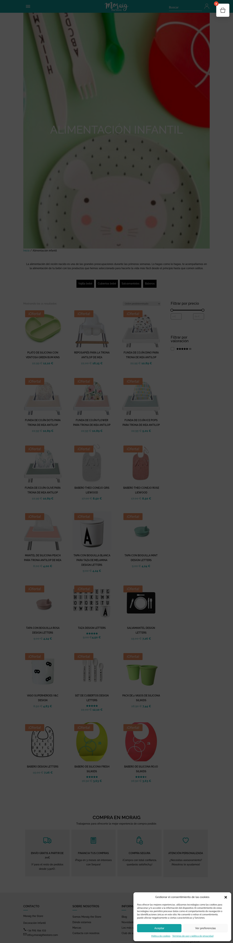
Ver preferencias (205, 928)
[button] (226, 897)
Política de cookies (160, 936)
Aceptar (159, 928)
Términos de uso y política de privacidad (193, 936)
